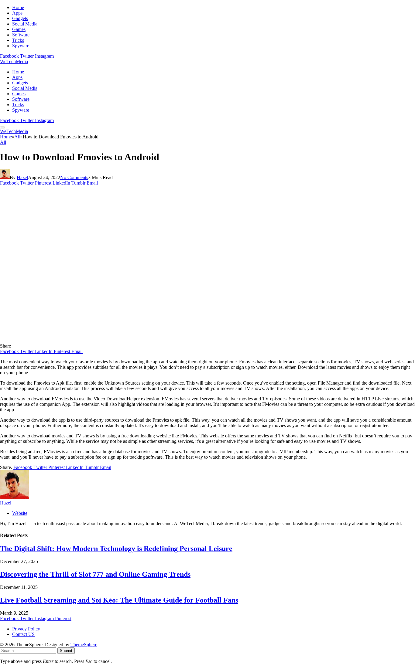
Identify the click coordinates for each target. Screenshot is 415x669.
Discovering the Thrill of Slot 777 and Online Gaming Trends (95, 574)
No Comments (74, 177)
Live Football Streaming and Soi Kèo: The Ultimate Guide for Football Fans (119, 600)
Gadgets (20, 18)
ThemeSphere (83, 644)
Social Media (24, 23)
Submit (66, 650)
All (3, 142)
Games (19, 29)
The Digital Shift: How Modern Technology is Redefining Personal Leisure (116, 548)
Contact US (23, 634)
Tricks (18, 40)
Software (20, 34)
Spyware (20, 45)
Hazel (22, 177)
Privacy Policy (26, 628)
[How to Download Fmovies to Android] (119, 340)
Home (18, 7)
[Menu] (2, 127)
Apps (17, 12)
